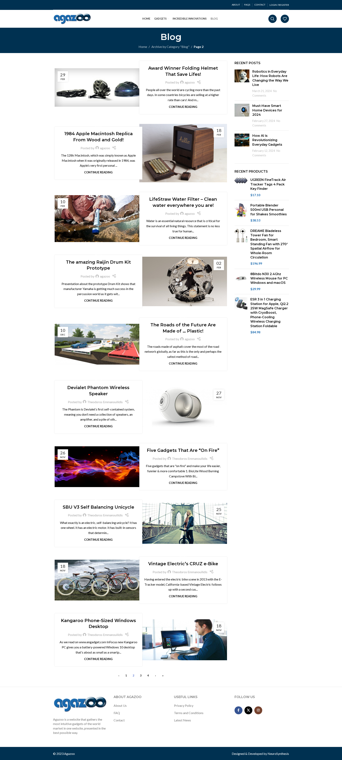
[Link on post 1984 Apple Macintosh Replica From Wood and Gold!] (183, 153)
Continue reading (183, 106)
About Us (120, 705)
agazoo (190, 82)
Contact (119, 720)
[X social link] (248, 710)
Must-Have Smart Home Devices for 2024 (267, 110)
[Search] (272, 19)
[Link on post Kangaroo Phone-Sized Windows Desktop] (183, 639)
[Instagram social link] (258, 710)
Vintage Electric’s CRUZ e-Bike (183, 563)
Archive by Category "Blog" (170, 46)
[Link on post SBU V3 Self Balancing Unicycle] (183, 523)
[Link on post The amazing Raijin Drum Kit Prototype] (183, 281)
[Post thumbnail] (242, 83)
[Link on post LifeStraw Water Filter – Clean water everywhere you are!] (98, 218)
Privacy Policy (183, 705)
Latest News (182, 720)
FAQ (117, 713)
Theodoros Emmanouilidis (105, 402)
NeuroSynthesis (278, 753)
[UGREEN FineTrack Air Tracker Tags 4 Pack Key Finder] (241, 187)
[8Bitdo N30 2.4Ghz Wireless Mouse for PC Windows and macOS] (241, 281)
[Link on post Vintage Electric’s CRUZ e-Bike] (98, 580)
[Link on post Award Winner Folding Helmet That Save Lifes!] (98, 87)
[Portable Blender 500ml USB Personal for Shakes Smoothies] (241, 213)
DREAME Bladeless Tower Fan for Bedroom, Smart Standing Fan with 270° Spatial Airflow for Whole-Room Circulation (269, 244)
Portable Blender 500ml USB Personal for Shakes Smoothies (268, 209)
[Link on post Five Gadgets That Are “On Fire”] (98, 466)
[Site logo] (72, 18)
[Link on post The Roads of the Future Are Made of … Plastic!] (98, 344)
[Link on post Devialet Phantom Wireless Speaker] (183, 407)
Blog (183, 60)
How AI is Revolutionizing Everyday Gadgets (267, 140)
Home (143, 46)
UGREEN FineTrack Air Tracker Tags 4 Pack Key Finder (268, 184)
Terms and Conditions (188, 713)
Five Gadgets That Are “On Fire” (183, 450)
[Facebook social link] (238, 710)
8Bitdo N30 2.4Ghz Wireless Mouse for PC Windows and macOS (269, 278)
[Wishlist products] (285, 19)
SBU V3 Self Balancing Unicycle (98, 507)
